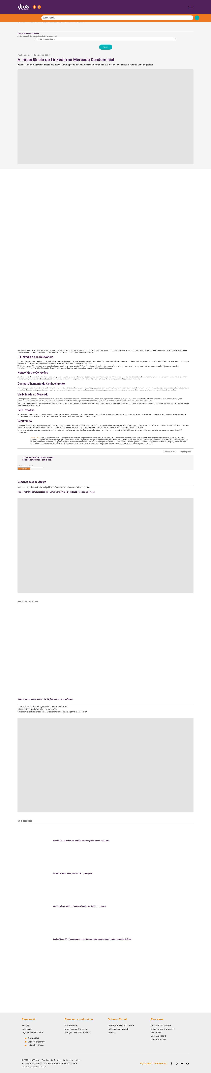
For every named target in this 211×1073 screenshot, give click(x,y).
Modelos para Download (76, 1029)
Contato (111, 1032)
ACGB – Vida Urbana (161, 1025)
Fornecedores (71, 1025)
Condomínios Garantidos (162, 1029)
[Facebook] (34, 7)
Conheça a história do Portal (121, 1025)
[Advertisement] (104, 976)
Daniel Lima (34, 438)
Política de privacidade (118, 1029)
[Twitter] (182, 1063)
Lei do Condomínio (37, 1041)
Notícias (25, 1025)
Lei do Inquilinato (35, 1045)
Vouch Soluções (158, 1039)
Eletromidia (156, 1032)
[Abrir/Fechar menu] (191, 7)
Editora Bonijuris (158, 1036)
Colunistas (27, 1029)
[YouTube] (187, 1063)
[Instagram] (39, 7)
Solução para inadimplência (77, 1032)
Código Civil (33, 1038)
